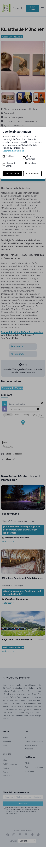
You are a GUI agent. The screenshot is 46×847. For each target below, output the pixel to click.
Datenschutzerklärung (13, 151)
